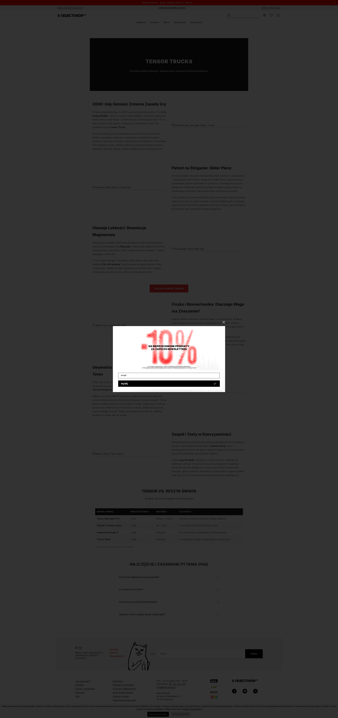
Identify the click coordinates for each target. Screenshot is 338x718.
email (123, 375)
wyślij (124, 383)
